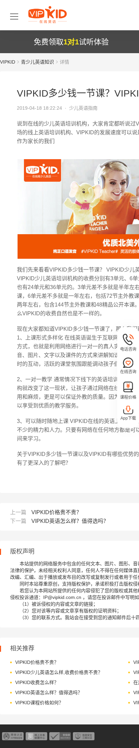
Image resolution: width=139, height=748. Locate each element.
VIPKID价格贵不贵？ (56, 512)
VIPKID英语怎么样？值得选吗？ (70, 521)
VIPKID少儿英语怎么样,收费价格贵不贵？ (59, 672)
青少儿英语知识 (37, 62)
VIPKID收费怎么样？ (37, 682)
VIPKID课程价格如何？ (39, 702)
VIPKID (7, 62)
